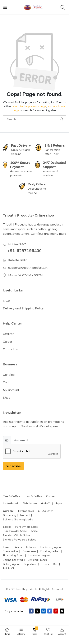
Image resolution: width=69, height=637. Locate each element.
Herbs (45, 564)
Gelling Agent (11, 564)
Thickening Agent (51, 547)
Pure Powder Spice (15, 531)
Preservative (10, 551)
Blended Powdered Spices (19, 539)
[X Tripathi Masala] (62, 611)
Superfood (30, 564)
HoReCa (46, 503)
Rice (55, 564)
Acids (18, 547)
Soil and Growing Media (18, 519)
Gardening (9, 515)
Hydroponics (26, 511)
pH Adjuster (45, 511)
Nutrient (25, 515)
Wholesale (30, 503)
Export (60, 503)
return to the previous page (29, 106)
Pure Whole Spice (26, 526)
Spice (34, 531)
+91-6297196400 (24, 250)
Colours (31, 547)
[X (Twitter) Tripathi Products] (37, 611)
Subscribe (13, 466)
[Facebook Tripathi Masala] (49, 611)
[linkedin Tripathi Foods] (43, 611)
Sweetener (29, 551)
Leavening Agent (39, 555)
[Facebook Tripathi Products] (31, 611)
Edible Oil (8, 568)
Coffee (50, 496)
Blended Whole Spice (16, 535)
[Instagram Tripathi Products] (55, 611)
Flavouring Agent (13, 555)
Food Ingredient (50, 551)
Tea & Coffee (33, 496)
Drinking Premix (37, 560)
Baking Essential (13, 560)
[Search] (63, 7)
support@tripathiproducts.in (28, 267)
